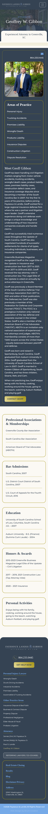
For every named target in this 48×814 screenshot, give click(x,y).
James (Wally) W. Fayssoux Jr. (15, 740)
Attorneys (8, 731)
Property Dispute (10, 713)
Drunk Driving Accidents (13, 683)
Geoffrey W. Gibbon (11, 748)
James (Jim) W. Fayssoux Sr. (15, 736)
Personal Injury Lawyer (14, 673)
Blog (8, 776)
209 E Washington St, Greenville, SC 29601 (15, 793)
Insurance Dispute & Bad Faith (16, 705)
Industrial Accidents (11, 687)
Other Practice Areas (13, 700)
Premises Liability (10, 691)
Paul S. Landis (9, 744)
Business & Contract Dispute (15, 709)
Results (9, 771)
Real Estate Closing (15, 765)
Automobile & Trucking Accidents (17, 695)
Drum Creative (31, 811)
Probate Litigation (10, 725)
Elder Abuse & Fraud (11, 721)
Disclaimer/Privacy (15, 782)
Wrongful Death (10, 679)
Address (10, 787)
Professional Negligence (13, 717)
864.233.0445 (25, 657)
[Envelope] (42, 54)
